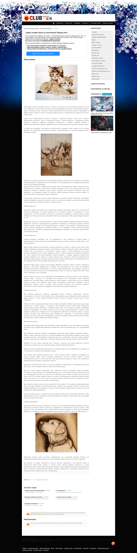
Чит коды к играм (95, 23)
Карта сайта (95, 79)
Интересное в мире (98, 34)
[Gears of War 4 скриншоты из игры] (102, 130)
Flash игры (95, 73)
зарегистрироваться (38, 514)
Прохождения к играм (98, 60)
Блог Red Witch (96, 47)
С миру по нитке (97, 45)
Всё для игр (85, 23)
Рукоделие (77, 23)
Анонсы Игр (68, 23)
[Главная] (38, 20)
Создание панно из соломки (63, 497)
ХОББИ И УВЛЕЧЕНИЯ (99, 37)
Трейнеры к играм (107, 23)
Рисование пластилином (31, 503)
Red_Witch (38, 479)
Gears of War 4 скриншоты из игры (101, 132)
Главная (94, 32)
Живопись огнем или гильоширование (35, 490)
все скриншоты (107, 94)
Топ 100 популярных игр (99, 68)
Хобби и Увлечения (45, 548)
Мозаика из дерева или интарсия (33, 497)
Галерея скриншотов (98, 66)
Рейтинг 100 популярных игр (100, 71)
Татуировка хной (60, 490)
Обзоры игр (59, 23)
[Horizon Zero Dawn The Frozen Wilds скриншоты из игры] (102, 111)
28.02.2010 (45, 479)
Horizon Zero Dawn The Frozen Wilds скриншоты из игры (102, 113)
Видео (94, 40)
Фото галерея (96, 42)
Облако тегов (96, 76)
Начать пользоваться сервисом (43, 53)
